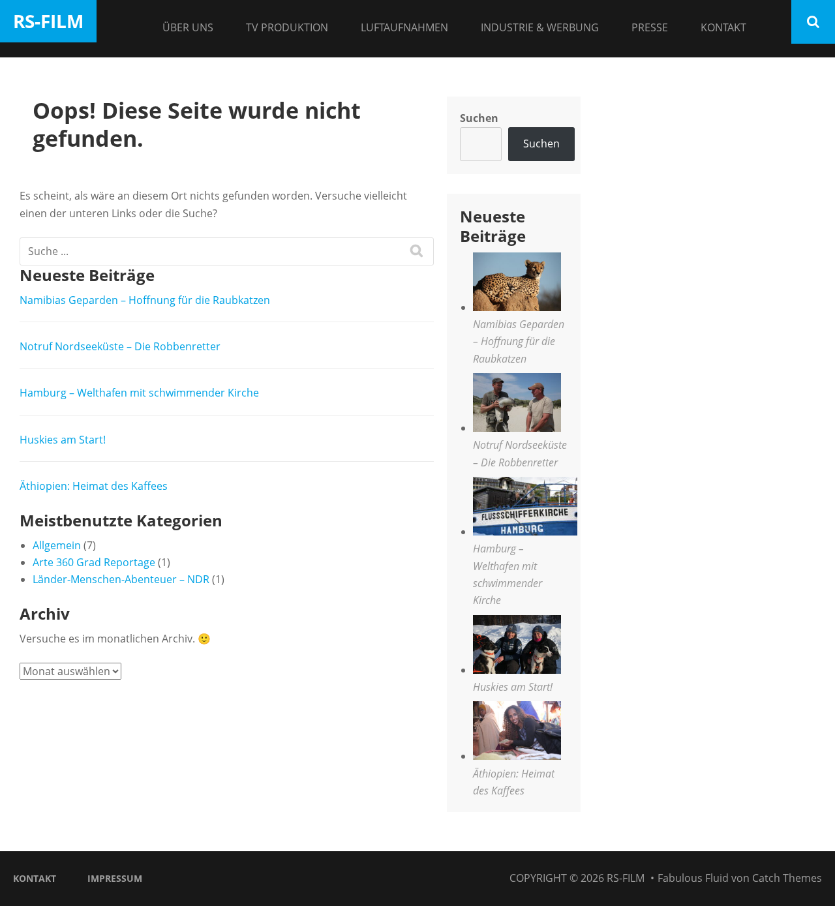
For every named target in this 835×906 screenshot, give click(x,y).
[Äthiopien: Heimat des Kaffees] (517, 732)
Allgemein (57, 545)
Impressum (114, 878)
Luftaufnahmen (404, 27)
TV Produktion (287, 27)
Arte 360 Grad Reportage (94, 562)
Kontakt (723, 27)
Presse (649, 27)
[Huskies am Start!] (517, 646)
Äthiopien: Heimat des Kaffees (94, 486)
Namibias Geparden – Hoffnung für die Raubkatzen (145, 300)
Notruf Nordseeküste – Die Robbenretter (120, 346)
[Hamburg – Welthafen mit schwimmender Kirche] (525, 508)
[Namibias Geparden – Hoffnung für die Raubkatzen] (517, 284)
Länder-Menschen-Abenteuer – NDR (121, 579)
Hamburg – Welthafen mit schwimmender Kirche (139, 392)
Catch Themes (787, 878)
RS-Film (48, 20)
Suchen (479, 118)
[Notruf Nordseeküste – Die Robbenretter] (517, 404)
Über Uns (187, 27)
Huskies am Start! (63, 439)
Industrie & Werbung (540, 27)
